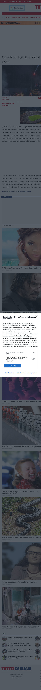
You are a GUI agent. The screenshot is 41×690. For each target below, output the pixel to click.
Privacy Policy (31, 373)
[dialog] (20, 345)
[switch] (33, 359)
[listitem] (20, 353)
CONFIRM (12, 365)
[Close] (37, 317)
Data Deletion (9, 373)
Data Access (20, 373)
